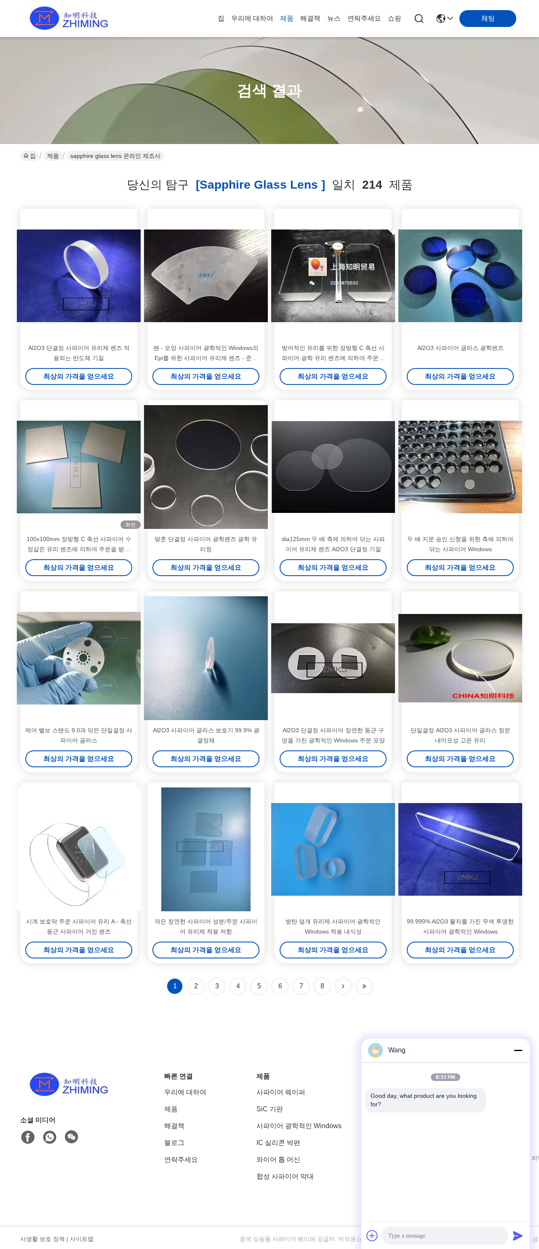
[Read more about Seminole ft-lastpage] (364, 986)
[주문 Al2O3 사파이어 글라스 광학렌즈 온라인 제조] (460, 276)
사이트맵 (81, 1239)
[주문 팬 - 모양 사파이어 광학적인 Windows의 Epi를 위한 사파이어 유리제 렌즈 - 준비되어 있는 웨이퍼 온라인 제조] (206, 276)
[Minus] (518, 1050)
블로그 (174, 1142)
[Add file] (372, 1235)
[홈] (66, 1095)
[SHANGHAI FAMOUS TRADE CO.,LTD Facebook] (27, 1137)
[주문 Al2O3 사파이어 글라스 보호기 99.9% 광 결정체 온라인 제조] (206, 658)
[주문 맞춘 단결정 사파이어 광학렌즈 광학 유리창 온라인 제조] (206, 467)
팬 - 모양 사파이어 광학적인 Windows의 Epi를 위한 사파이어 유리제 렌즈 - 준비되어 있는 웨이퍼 (206, 357)
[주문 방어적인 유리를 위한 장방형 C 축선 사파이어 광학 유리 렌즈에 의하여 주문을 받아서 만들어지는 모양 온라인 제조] (333, 276)
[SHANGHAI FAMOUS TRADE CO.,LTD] (66, 18)
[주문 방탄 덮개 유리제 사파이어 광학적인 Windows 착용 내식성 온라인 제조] (333, 849)
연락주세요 (364, 18)
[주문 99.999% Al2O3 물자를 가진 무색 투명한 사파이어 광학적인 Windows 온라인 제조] (460, 849)
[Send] (518, 1235)
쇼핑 (394, 18)
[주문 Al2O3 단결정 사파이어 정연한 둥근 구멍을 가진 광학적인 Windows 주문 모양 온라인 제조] (333, 658)
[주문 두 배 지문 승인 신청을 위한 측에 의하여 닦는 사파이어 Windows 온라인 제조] (460, 467)
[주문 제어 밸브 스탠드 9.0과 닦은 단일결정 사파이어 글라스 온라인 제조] (79, 658)
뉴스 (334, 18)
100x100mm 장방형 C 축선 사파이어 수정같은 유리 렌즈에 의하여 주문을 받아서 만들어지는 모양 (79, 549)
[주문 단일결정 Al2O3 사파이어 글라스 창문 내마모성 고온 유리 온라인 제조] (460, 658)
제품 (287, 18)
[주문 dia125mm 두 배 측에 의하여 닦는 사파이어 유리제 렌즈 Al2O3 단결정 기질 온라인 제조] (333, 467)
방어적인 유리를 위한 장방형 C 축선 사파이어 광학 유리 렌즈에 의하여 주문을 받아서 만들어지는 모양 (333, 357)
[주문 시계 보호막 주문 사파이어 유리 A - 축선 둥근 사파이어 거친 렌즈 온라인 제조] (79, 849)
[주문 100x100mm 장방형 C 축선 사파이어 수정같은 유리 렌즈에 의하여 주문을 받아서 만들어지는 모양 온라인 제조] (79, 467)
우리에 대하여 (252, 18)
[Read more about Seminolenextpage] (343, 986)
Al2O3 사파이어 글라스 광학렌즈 (460, 347)
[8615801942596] (49, 1137)
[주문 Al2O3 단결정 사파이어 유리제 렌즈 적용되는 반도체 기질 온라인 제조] (79, 276)
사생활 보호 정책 (42, 1239)
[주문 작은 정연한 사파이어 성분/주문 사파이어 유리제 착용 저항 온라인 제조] (206, 849)
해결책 (310, 18)
